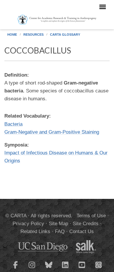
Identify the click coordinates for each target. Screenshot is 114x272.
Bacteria (13, 124)
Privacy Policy (28, 223)
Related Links (35, 231)
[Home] (57, 19)
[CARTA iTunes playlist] (98, 264)
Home (12, 34)
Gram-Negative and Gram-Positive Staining (51, 132)
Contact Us (81, 231)
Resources (33, 34)
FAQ (60, 231)
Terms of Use (91, 215)
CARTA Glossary (65, 34)
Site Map (58, 223)
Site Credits (86, 223)
